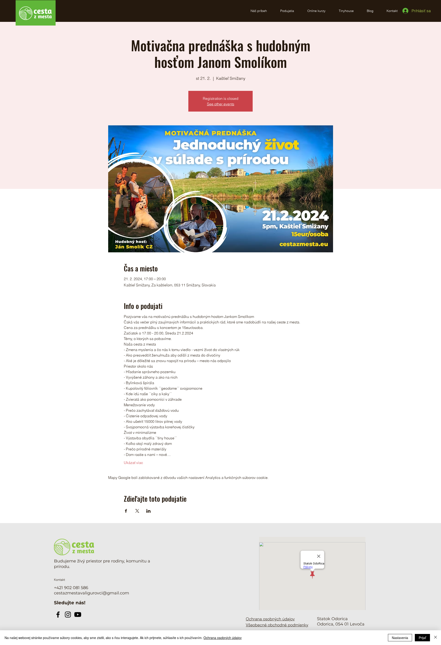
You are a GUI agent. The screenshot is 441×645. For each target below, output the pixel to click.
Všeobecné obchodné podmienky (277, 625)
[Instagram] (68, 614)
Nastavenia (400, 637)
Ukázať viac (133, 462)
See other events (220, 104)
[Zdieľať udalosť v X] (137, 511)
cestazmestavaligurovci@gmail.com (91, 593)
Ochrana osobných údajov (223, 637)
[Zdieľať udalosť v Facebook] (126, 511)
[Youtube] (78, 614)
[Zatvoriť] (435, 637)
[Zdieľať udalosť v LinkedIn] (148, 511)
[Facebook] (58, 614)
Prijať (422, 637)
